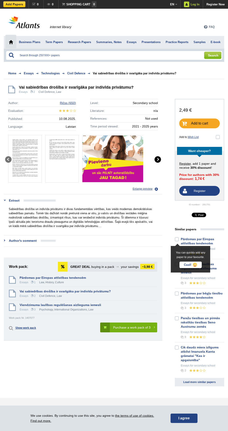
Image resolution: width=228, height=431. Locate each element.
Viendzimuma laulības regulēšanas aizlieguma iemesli (60, 305)
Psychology (46, 309)
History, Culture (54, 282)
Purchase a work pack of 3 (132, 327)
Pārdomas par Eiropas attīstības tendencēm (53, 277)
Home (12, 73)
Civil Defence (47, 92)
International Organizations (70, 309)
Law (58, 92)
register (185, 163)
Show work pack (25, 327)
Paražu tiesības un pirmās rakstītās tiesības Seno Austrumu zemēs (200, 322)
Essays (23, 92)
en (172, 4)
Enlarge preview (143, 188)
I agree (184, 418)
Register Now (215, 4)
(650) (68, 103)
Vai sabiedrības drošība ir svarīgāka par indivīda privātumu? (134, 73)
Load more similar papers (199, 382)
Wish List (193, 137)
